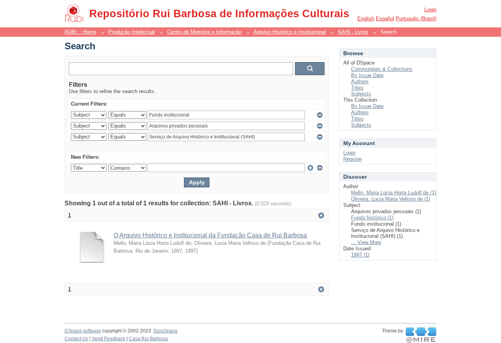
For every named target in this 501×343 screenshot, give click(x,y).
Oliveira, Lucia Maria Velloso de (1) (390, 199)
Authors (360, 81)
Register (352, 159)
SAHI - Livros (353, 32)
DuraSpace (165, 331)
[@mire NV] (420, 335)
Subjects (361, 94)
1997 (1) (360, 255)
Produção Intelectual (131, 32)
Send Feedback (108, 338)
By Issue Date (367, 75)
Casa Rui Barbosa (148, 338)
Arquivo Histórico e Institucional (290, 32)
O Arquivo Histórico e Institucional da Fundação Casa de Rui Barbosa (210, 235)
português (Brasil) (416, 19)
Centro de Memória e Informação (204, 32)
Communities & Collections (382, 69)
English (365, 19)
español (385, 19)
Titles (357, 88)
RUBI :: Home (80, 32)
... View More (366, 242)
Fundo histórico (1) (372, 218)
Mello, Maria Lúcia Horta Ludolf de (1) (393, 193)
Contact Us (76, 338)
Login (430, 10)
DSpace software (83, 331)
